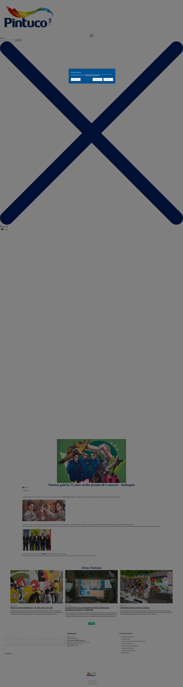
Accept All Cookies (97, 79)
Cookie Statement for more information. (92, 75)
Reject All (108, 79)
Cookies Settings (76, 79)
